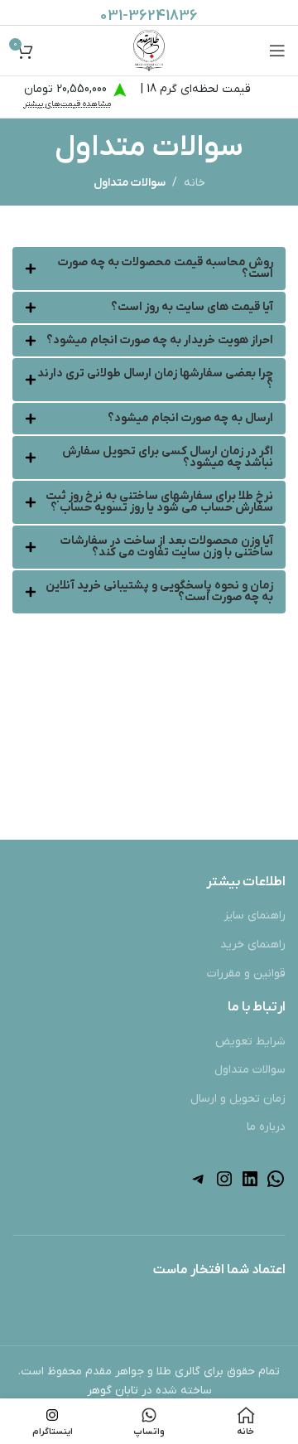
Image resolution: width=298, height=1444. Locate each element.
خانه (194, 183)
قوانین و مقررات (246, 973)
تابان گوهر (112, 1390)
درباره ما (266, 1127)
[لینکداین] (250, 1186)
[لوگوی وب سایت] (149, 50)
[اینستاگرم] (224, 1186)
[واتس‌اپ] (276, 1186)
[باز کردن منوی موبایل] (277, 50)
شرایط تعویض (250, 1041)
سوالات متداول (250, 1070)
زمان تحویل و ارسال (238, 1099)
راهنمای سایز (255, 915)
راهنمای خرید (253, 944)
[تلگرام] (199, 1186)
